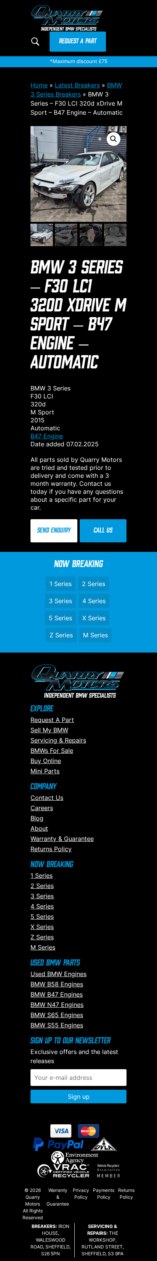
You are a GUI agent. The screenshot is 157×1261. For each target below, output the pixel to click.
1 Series (61, 584)
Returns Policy (51, 849)
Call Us (103, 531)
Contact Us (46, 797)
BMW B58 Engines (56, 984)
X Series (94, 618)
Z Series (61, 635)
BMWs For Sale (51, 750)
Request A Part (77, 41)
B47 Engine (46, 436)
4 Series (94, 601)
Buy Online (45, 761)
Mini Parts (44, 771)
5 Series (60, 618)
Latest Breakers (77, 85)
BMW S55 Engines (56, 1025)
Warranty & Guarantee (62, 838)
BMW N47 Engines (56, 1004)
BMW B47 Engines (56, 994)
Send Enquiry (53, 531)
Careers (41, 808)
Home (39, 85)
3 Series (60, 601)
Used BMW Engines (58, 974)
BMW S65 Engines (56, 1015)
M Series (95, 635)
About (39, 828)
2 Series (93, 584)
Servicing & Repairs (58, 740)
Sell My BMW (49, 730)
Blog (36, 818)
